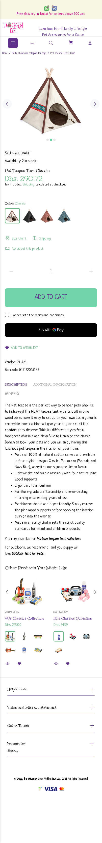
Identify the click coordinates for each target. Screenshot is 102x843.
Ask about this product (27, 249)
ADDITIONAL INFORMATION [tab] (54, 384)
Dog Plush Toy (12, 611)
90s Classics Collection (24, 618)
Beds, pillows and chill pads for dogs (29, 53)
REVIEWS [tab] (12, 393)
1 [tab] (47, 140)
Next (95, 104)
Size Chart (19, 238)
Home (5, 53)
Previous (7, 104)
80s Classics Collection (72, 618)
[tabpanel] (51, 101)
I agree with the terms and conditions (37, 315)
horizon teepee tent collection (58, 539)
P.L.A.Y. (21, 362)
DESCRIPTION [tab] (16, 384)
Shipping (28, 184)
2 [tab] (51, 140)
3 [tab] (54, 140)
